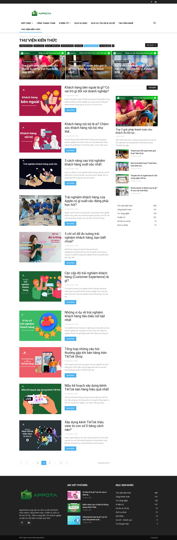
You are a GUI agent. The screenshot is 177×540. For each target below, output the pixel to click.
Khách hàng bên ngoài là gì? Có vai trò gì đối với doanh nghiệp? (87, 89)
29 (38, 463)
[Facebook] (151, 2)
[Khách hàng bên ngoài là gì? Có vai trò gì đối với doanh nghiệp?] (40, 101)
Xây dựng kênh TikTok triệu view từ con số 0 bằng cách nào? (84, 426)
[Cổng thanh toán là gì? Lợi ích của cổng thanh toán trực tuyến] (74, 520)
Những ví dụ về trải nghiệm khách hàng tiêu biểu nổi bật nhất (85, 316)
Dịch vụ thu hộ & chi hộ (103, 23)
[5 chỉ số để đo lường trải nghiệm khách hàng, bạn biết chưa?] (40, 247)
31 (50, 463)
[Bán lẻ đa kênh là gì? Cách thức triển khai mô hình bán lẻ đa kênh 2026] (135, 65)
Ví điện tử (64, 23)
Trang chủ (23, 36)
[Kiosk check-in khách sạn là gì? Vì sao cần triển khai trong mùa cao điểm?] (122, 191)
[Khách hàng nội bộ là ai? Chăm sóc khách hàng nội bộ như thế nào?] (40, 137)
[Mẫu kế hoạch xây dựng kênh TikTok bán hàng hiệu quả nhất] (40, 399)
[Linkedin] (156, 2)
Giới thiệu (26, 23)
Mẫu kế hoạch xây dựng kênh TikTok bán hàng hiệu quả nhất (87, 387)
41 (61, 463)
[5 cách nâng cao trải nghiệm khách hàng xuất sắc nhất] (40, 174)
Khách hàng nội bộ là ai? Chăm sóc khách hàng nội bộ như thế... (87, 127)
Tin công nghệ (126, 23)
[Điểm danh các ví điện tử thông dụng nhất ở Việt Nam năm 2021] (74, 507)
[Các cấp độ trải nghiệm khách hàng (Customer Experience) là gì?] (40, 286)
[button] (154, 23)
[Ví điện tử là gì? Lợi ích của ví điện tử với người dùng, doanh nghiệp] (74, 495)
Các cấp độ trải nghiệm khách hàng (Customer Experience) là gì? (87, 276)
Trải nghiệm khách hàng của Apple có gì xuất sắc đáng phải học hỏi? (86, 201)
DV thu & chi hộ (67, 46)
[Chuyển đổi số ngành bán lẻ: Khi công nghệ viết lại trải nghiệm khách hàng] (122, 178)
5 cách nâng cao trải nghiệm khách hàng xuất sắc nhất (85, 162)
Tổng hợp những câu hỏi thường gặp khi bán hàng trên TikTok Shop (86, 352)
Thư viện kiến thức (30, 29)
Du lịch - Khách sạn (52, 46)
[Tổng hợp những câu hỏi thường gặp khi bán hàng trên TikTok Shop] (40, 362)
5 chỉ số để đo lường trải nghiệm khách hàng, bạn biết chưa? (85, 237)
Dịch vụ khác (81, 23)
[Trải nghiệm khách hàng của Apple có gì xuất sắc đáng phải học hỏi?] (40, 210)
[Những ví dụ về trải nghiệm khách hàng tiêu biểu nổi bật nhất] (40, 326)
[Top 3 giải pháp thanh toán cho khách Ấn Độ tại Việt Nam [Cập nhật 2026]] (42, 65)
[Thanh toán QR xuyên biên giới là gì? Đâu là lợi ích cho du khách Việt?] (88, 65)
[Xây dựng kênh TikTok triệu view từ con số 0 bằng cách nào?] (40, 435)
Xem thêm (70, 110)
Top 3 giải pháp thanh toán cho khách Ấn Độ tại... (134, 131)
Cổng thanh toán (46, 23)
